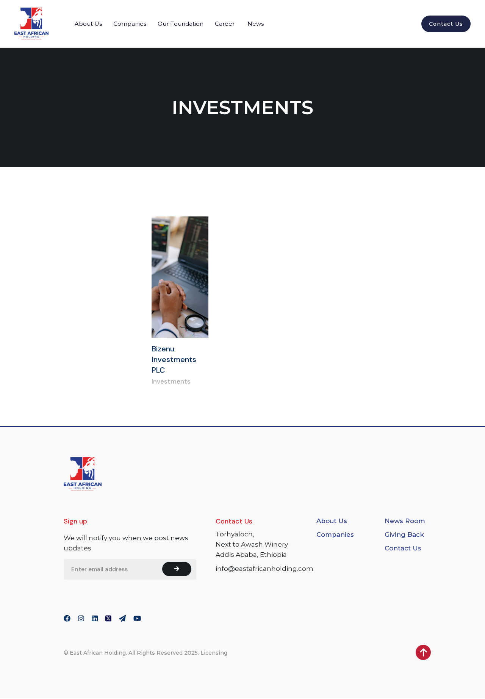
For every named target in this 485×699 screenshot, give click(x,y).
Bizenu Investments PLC (174, 359)
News (255, 23)
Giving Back (404, 534)
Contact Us (446, 23)
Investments (171, 381)
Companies (335, 534)
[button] (88, 24)
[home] (31, 24)
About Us (331, 521)
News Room (405, 521)
